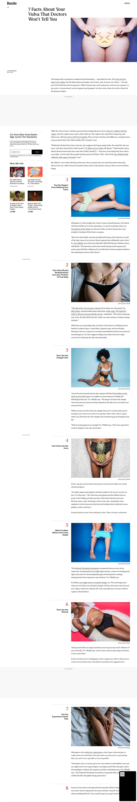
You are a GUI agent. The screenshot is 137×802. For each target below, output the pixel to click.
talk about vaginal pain (93, 752)
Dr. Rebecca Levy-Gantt (94, 148)
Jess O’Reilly (78, 243)
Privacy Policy (15, 156)
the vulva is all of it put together (76, 137)
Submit (37, 152)
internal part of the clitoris (80, 229)
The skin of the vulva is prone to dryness (86, 308)
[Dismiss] (134, 773)
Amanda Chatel (12, 71)
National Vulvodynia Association (87, 568)
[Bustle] (12, 3)
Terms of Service (37, 155)
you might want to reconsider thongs (93, 582)
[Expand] (121, 773)
